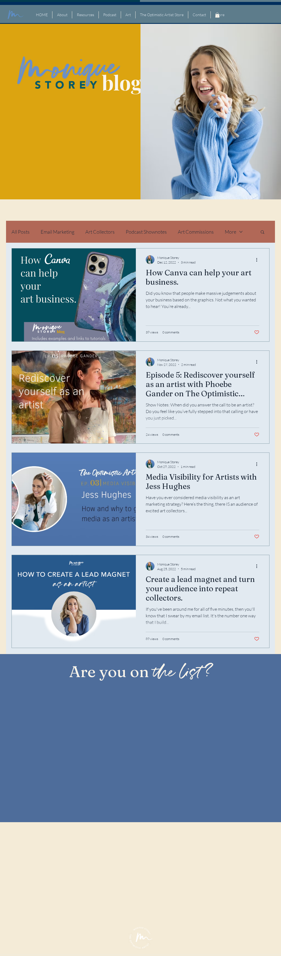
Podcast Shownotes (146, 232)
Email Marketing (57, 232)
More (230, 232)
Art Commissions (196, 232)
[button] (217, 15)
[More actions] (258, 259)
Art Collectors (100, 232)
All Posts (21, 232)
